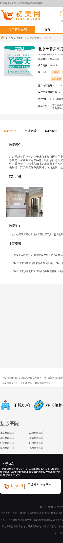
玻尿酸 (55, 72)
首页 (47, 29)
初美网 (9, 37)
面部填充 (56, 78)
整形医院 (21, 37)
